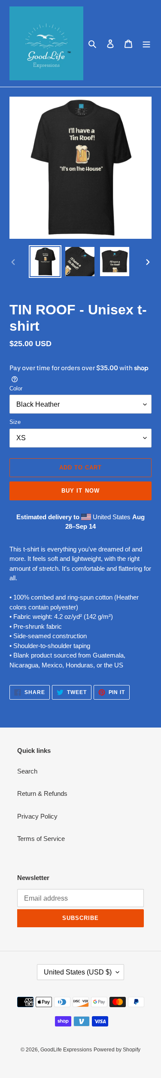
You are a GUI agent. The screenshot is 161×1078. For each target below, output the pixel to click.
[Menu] (146, 43)
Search (27, 771)
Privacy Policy (37, 816)
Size (15, 422)
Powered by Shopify (117, 1050)
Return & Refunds (42, 793)
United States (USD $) (78, 972)
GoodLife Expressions (66, 1050)
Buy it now (80, 490)
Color (15, 388)
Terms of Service (41, 838)
